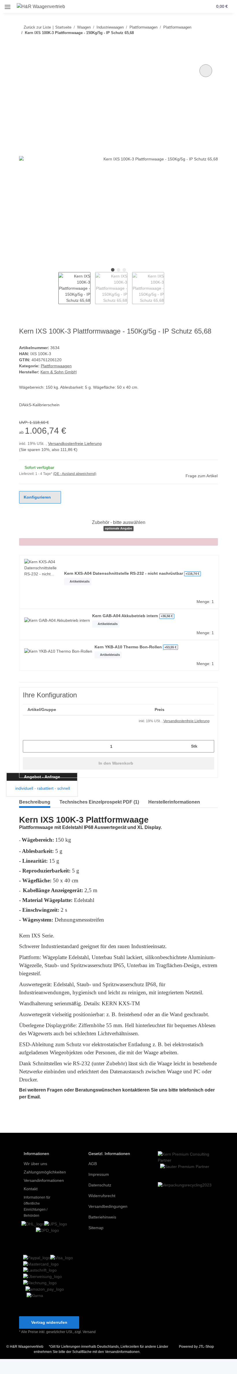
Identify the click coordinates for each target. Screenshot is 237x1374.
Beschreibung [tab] (34, 802)
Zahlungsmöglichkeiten (45, 1172)
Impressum (98, 1174)
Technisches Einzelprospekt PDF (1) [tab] (99, 802)
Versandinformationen (44, 1180)
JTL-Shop (206, 1347)
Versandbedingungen (107, 1206)
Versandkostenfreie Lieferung (75, 443)
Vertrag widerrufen (49, 1322)
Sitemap (95, 1227)
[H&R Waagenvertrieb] (41, 6)
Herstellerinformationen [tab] (174, 802)
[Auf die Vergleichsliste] (205, 70)
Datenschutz (99, 1185)
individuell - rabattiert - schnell (42, 788)
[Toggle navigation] (7, 4)
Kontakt (31, 1188)
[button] (186, 6)
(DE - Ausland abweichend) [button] (74, 474)
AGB (92, 1163)
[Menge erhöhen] (207, 746)
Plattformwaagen (56, 366)
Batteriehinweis (102, 1217)
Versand (89, 1332)
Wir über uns (35, 1163)
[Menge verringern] (29, 746)
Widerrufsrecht (101, 1195)
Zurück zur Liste (37, 27)
